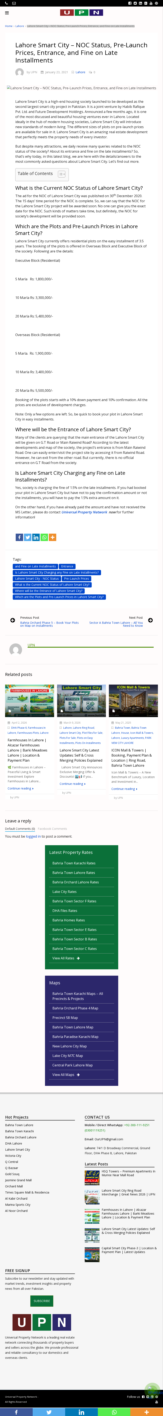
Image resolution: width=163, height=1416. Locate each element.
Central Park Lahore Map (72, 1065)
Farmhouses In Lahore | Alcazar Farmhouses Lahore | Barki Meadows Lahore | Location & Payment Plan (128, 1213)
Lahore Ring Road (83, 728)
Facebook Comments (52, 829)
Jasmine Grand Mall (18, 1180)
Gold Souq (12, 1174)
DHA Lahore (13, 1143)
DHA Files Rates (64, 910)
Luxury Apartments (132, 738)
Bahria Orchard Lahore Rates (75, 882)
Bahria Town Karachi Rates (74, 863)
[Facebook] (19, 537)
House (125, 733)
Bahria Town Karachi (19, 1131)
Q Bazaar (11, 1168)
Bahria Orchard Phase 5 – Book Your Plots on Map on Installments (49, 624)
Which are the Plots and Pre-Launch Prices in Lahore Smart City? (59, 597)
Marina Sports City (17, 1205)
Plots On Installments (88, 743)
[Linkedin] (36, 537)
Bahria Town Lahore (19, 1125)
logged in (33, 836)
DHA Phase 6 (19, 728)
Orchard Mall (14, 1186)
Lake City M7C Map (67, 1055)
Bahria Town (122, 728)
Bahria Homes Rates (68, 920)
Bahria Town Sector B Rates (74, 939)
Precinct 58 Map (65, 1017)
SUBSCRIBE (42, 1301)
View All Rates (64, 958)
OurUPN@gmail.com (109, 1139)
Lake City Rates (64, 891)
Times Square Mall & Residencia (27, 1192)
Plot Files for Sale (92, 733)
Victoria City (13, 1156)
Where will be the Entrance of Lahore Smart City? (48, 591)
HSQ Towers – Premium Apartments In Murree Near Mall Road (128, 1173)
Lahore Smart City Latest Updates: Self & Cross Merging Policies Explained (128, 1231)
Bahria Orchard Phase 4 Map (75, 1008)
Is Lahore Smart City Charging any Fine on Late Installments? (57, 572)
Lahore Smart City (70, 733)
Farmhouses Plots (28, 733)
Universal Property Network (21, 1396)
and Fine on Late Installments (35, 566)
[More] (52, 537)
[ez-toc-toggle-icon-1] (59, 175)
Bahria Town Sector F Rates (74, 901)
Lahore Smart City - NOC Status (37, 578)
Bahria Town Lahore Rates (73, 872)
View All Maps (64, 1074)
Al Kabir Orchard (16, 1198)
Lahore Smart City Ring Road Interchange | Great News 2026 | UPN (128, 1192)
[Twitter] (27, 537)
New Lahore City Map (69, 1046)
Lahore (19, 26)
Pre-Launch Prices (76, 578)
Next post (136, 618)
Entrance (67, 566)
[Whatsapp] (44, 537)
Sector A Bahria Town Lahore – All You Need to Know (116, 624)
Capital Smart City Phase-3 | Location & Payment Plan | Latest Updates (129, 1250)
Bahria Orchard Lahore (21, 1137)
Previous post (29, 618)
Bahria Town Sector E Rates (74, 929)
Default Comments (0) (20, 829)
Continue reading (20, 788)
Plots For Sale (68, 738)
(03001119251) (95, 1130)
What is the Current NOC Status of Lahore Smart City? (52, 585)
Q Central (11, 1162)
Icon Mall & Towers (141, 733)
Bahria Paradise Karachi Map (75, 1036)
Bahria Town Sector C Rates (74, 948)
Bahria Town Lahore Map (72, 1027)
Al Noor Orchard (16, 1211)
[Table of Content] (61, 174)
